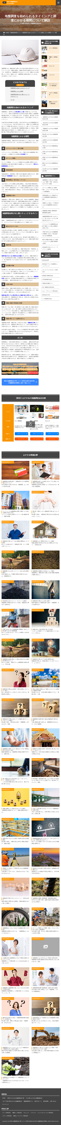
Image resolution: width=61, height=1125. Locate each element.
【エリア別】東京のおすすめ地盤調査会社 (12, 1101)
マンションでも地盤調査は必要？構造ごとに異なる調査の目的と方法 (50, 226)
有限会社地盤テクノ (47, 283)
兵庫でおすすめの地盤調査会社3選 (50, 152)
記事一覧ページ (38, 1101)
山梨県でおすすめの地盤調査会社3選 (50, 141)
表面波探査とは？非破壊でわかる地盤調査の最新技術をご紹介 (50, 197)
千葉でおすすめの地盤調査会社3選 (50, 146)
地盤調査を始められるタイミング (20, 88)
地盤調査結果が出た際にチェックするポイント (20, 95)
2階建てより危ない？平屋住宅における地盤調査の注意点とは (50, 204)
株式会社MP (45, 260)
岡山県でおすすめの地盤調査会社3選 (50, 135)
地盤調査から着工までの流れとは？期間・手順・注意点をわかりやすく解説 (50, 181)
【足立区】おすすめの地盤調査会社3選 (50, 123)
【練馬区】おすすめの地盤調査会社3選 (50, 118)
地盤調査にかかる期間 (17, 91)
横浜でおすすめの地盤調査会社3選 (50, 164)
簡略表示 (20, 85)
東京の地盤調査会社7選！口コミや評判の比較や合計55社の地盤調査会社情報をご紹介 (30, 1121)
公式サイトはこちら (21, 433)
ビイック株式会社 (6, 1112)
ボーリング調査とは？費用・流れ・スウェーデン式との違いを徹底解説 (50, 189)
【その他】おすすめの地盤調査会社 (34, 1098)
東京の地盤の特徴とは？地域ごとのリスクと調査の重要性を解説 (50, 241)
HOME (3, 1098)
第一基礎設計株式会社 (48, 287)
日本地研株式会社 (47, 279)
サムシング (26, 1112)
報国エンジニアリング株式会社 (20, 1115)
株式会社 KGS (46, 295)
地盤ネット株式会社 (17, 1112)
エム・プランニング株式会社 (50, 291)
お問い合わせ (53, 1101)
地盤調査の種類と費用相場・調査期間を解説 (50, 211)
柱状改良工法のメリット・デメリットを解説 (50, 248)
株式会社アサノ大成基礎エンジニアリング (50, 265)
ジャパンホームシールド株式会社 (45, 1112)
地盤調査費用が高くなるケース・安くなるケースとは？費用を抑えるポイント (50, 218)
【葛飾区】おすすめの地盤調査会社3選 (50, 129)
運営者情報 (45, 1101)
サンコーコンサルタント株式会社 (50, 270)
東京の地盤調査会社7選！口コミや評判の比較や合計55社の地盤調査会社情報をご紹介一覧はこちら (19, 382)
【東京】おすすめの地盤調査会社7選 (15, 1098)
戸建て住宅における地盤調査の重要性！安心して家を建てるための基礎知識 (50, 233)
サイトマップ (5, 1104)
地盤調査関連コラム (28, 1101)
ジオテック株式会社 (7, 1115)
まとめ (12, 99)
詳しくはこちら (21, 438)
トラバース (33, 1112)
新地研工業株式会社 (47, 275)
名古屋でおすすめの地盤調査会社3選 (50, 170)
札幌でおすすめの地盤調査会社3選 (50, 158)
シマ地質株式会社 (47, 298)
